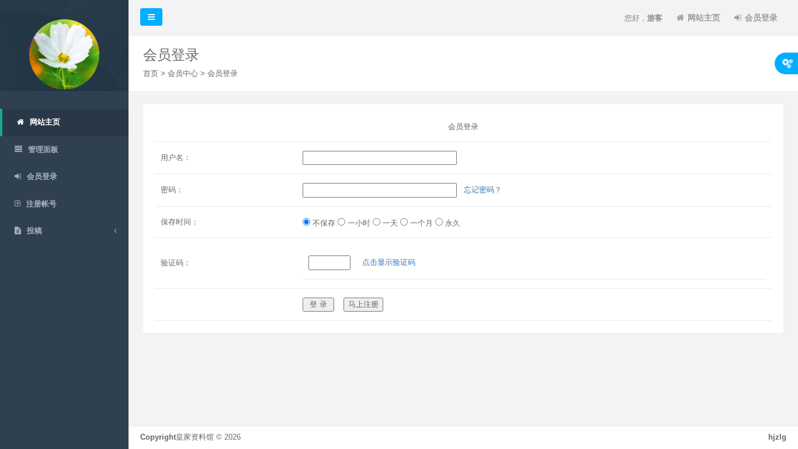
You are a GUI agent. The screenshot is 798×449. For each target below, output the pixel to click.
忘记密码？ (483, 189)
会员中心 (183, 73)
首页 (150, 73)
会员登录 (761, 17)
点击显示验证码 (388, 262)
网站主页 (704, 17)
